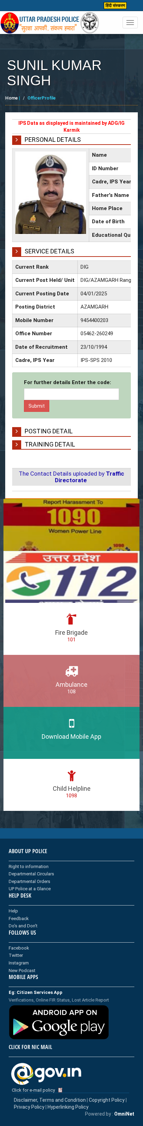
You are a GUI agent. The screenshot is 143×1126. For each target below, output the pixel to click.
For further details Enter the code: (67, 382)
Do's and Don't (23, 925)
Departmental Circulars (31, 873)
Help (13, 910)
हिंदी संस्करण (115, 5)
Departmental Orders (29, 881)
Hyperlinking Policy (68, 1107)
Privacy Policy (29, 1107)
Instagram (19, 962)
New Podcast (22, 970)
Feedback (19, 918)
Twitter (16, 955)
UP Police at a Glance (30, 888)
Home (11, 98)
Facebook (19, 948)
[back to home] (50, 23)
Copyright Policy (107, 1100)
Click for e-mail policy (33, 1090)
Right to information (29, 866)
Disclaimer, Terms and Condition (50, 1100)
